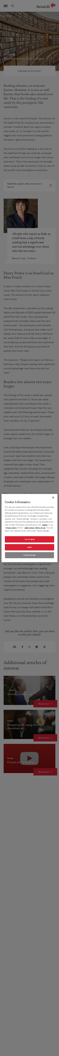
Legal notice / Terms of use (35, 528)
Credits (45, 525)
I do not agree (29, 539)
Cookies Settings (29, 555)
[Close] (53, 497)
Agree (29, 547)
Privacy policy (11, 528)
